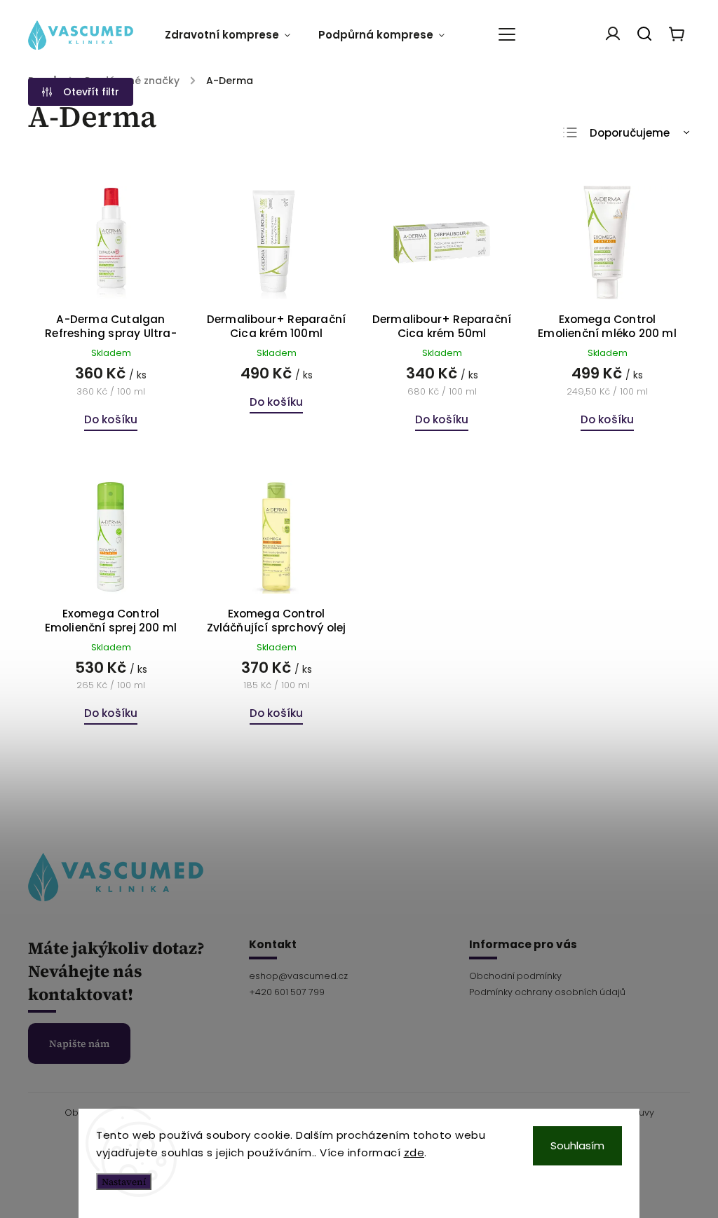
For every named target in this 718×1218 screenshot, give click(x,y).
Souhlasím (577, 1145)
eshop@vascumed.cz (298, 976)
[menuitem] (234, 35)
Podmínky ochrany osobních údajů (547, 992)
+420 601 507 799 (287, 992)
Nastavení (124, 1181)
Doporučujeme (630, 132)
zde (414, 1152)
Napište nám (79, 1043)
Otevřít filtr (91, 92)
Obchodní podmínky (515, 976)
